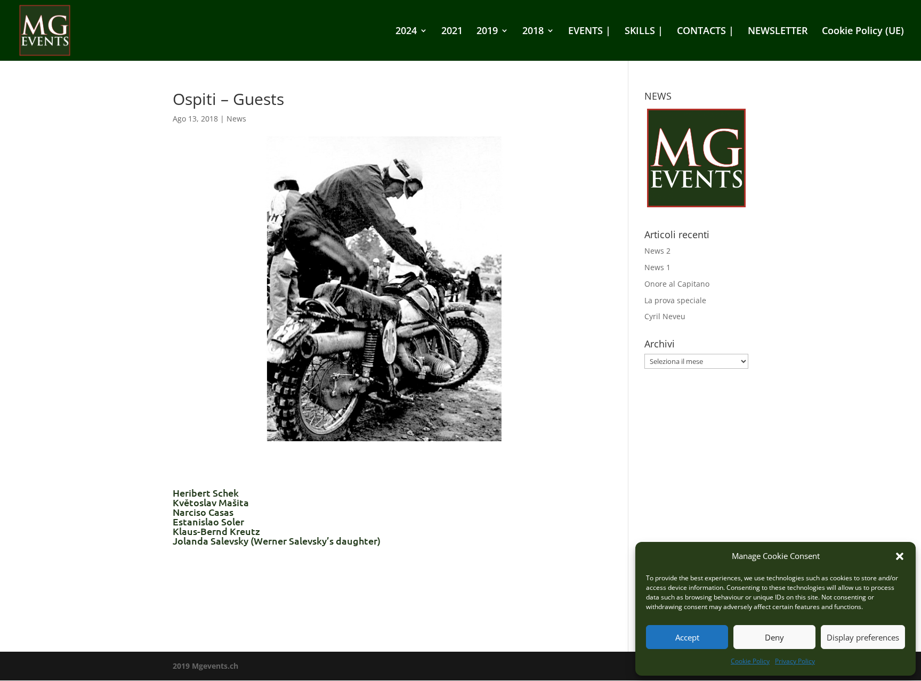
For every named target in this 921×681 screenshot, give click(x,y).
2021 (452, 32)
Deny (774, 637)
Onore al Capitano (676, 284)
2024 (406, 32)
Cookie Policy (750, 661)
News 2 (657, 251)
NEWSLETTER (778, 32)
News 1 (657, 267)
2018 (533, 32)
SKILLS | (644, 32)
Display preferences (863, 637)
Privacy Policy (795, 661)
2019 (487, 32)
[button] (899, 556)
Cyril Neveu (664, 316)
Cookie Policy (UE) (863, 32)
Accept (687, 637)
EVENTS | (589, 32)
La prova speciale (675, 300)
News (236, 119)
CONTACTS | (705, 32)
